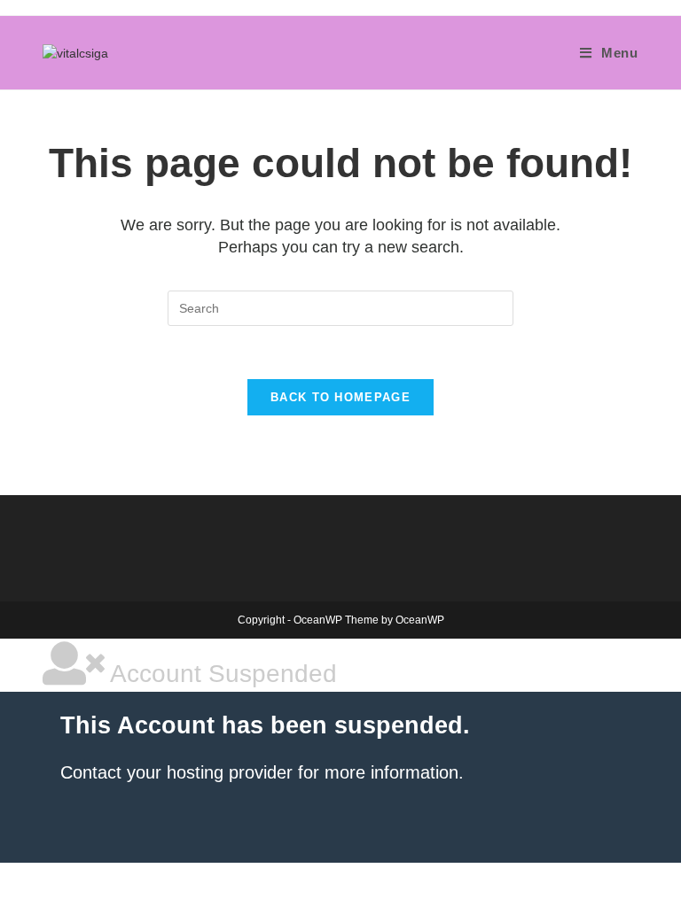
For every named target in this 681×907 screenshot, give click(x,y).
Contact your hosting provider (176, 772)
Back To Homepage (340, 397)
